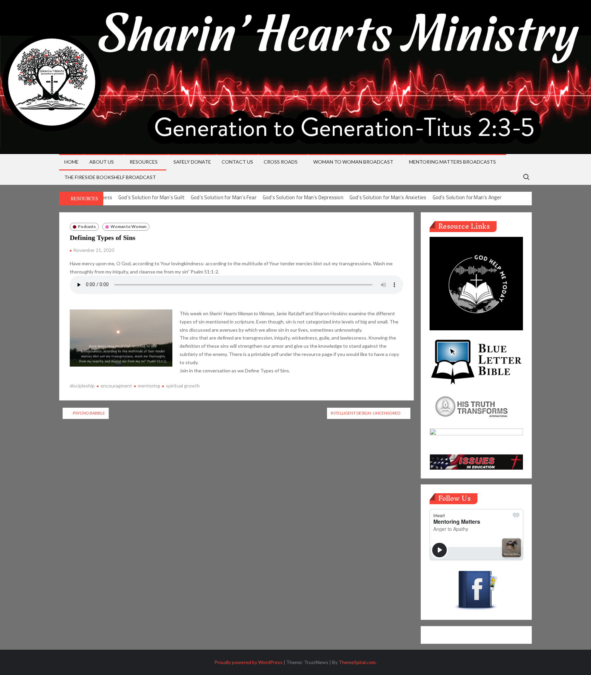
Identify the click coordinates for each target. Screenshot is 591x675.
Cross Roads (281, 162)
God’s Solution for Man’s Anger (467, 197)
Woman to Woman (128, 226)
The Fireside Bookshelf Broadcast (110, 177)
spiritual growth (183, 386)
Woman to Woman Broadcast (353, 162)
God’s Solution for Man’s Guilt (151, 197)
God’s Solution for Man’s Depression (303, 197)
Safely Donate (192, 162)
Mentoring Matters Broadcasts (452, 162)
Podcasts (87, 226)
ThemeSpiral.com (357, 662)
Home (71, 162)
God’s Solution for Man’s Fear (224, 197)
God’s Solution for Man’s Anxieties (388, 197)
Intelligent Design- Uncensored (365, 413)
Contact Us (237, 162)
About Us (101, 162)
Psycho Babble (89, 413)
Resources (144, 162)
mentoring (149, 386)
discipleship (82, 386)
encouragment (116, 386)
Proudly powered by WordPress (248, 662)
